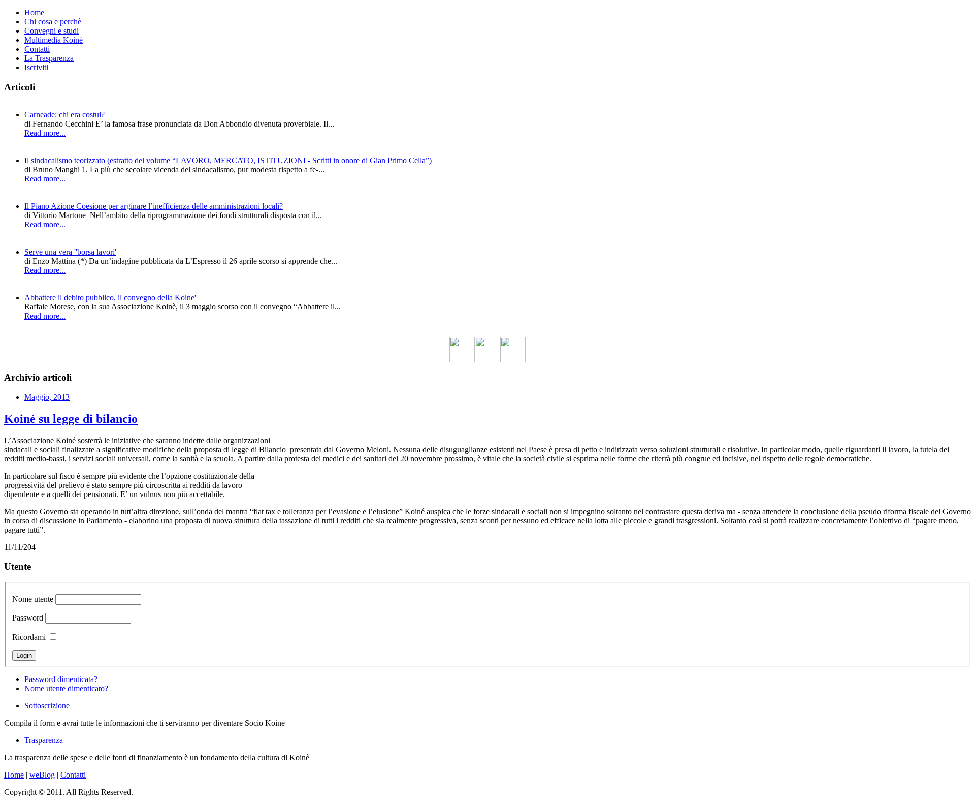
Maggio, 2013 (47, 397)
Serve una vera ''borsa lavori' (70, 251)
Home (34, 12)
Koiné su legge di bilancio (71, 418)
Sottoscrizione (47, 705)
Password (27, 617)
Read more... (45, 133)
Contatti (37, 49)
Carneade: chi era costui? (64, 114)
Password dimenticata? (61, 679)
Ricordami (29, 637)
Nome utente (32, 599)
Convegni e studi (51, 30)
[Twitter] (487, 359)
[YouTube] (513, 359)
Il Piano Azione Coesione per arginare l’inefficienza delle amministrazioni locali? (153, 206)
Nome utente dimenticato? (66, 688)
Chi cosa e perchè (52, 21)
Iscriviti (36, 67)
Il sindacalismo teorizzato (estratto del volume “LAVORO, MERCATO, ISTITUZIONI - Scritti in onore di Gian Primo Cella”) (228, 160)
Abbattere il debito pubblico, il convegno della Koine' (110, 297)
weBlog (42, 774)
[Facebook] (462, 359)
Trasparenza (43, 740)
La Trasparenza (49, 58)
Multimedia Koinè (53, 40)
